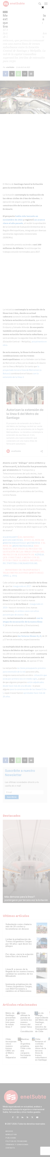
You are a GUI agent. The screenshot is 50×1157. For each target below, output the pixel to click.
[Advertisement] (25, 22)
